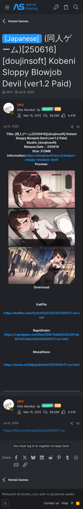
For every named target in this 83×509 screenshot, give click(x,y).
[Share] (72, 127)
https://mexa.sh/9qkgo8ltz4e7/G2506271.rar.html (41, 364)
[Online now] (12, 113)
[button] (7, 7)
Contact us (51, 503)
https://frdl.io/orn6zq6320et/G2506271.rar (34, 430)
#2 (78, 423)
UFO (9, 92)
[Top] (72, 503)
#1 (78, 126)
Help (65, 503)
